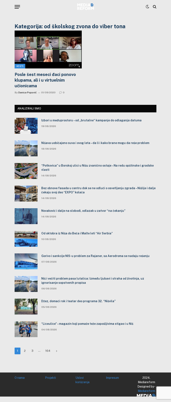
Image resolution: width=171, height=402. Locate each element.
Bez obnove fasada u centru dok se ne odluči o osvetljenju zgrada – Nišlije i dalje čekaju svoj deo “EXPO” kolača (98, 190)
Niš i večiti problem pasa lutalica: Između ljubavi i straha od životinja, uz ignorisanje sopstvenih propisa (92, 280)
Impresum (112, 377)
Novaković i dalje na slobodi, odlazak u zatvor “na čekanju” (83, 210)
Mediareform (146, 391)
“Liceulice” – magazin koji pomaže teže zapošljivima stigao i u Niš (87, 323)
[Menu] (17, 7)
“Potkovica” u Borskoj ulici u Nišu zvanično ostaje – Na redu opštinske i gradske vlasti (97, 167)
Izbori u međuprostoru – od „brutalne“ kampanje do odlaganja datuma (91, 120)
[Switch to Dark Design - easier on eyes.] (147, 7)
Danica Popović (27, 92)
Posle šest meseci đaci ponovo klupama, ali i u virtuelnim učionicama (45, 80)
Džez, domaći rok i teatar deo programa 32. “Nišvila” (78, 301)
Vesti (20, 66)
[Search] (154, 7)
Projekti (50, 377)
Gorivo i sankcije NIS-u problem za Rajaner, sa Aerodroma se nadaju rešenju (95, 256)
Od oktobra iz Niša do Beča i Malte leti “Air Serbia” (77, 233)
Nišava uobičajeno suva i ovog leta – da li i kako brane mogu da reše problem (95, 143)
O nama (20, 377)
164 (47, 350)
